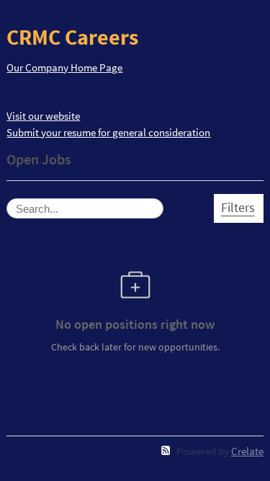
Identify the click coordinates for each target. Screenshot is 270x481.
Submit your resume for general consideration (108, 132)
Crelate (247, 451)
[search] (84, 208)
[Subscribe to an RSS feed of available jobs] (166, 450)
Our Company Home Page (64, 67)
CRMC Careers (72, 36)
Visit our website (43, 116)
